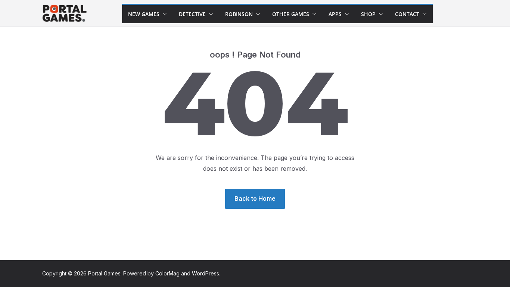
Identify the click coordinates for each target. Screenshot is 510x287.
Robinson (239, 14)
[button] (163, 14)
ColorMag (167, 273)
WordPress (205, 273)
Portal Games (104, 273)
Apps (335, 14)
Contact (407, 14)
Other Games (290, 14)
